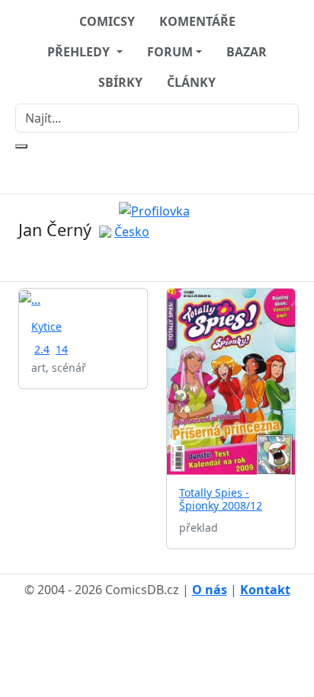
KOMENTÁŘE (197, 21)
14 (62, 349)
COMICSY (107, 21)
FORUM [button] (170, 51)
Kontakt (265, 589)
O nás (209, 589)
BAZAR (246, 51)
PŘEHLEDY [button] (80, 51)
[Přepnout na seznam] (166, 261)
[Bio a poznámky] (148, 261)
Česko (131, 231)
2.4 (42, 349)
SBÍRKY (120, 82)
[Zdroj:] (157, 209)
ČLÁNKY (191, 82)
